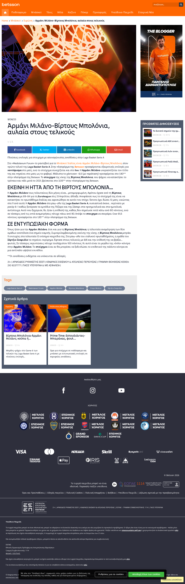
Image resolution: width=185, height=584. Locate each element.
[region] (92, 574)
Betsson (79, 166)
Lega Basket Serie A (14, 288)
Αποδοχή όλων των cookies (146, 574)
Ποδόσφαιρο (18, 12)
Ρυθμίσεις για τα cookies (110, 574)
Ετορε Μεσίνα (95, 288)
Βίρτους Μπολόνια (76, 288)
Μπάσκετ (36, 12)
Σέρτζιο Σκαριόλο (115, 288)
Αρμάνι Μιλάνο (56, 288)
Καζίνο (72, 12)
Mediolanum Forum (36, 288)
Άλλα (60, 12)
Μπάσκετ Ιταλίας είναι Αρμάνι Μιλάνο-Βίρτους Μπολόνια (89, 163)
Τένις (49, 12)
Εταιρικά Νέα (146, 12)
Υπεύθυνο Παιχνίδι (122, 12)
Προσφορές (99, 12)
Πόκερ (84, 12)
